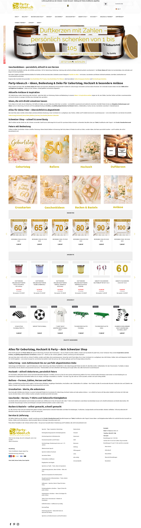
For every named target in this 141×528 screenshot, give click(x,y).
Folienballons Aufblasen (48, 459)
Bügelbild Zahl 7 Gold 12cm (39, 240)
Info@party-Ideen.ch (112, 430)
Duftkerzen (118, 166)
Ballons (32, 115)
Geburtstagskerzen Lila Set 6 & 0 (81, 281)
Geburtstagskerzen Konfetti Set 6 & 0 (60, 281)
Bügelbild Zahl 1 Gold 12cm (101, 240)
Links (74, 453)
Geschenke (43, 115)
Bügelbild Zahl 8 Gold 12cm (60, 240)
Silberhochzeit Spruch (47, 448)
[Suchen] (68, 6)
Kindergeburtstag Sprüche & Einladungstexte (54, 432)
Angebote (70, 254)
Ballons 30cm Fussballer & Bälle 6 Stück (19, 327)
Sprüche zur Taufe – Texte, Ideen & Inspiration (54, 466)
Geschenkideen (55, 207)
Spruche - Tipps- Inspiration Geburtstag (52, 429)
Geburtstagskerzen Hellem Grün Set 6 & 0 (39, 281)
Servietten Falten (46, 455)
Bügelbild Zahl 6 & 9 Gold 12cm (19, 240)
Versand (75, 432)
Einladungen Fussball (101, 326)
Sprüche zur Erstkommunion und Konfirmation (54, 515)
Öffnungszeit (76, 450)
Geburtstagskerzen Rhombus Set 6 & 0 (122, 281)
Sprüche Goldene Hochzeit (49, 451)
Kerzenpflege (45, 507)
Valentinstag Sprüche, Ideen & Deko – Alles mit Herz (54, 470)
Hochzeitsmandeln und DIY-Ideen (50, 439)
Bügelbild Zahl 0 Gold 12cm (81, 240)
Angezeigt (70, 300)
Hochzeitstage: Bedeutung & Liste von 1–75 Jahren (53, 444)
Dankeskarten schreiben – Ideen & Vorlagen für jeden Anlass (54, 494)
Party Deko (26, 115)
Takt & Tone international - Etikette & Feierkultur (52, 499)
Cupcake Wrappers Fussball (81, 327)
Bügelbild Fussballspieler (60, 327)
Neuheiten (70, 213)
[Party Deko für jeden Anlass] (23, 149)
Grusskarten (23, 207)
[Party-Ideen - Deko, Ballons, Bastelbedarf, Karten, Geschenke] (23, 6)
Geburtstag (12, 115)
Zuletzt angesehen (70, 340)
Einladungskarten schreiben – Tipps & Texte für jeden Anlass (54, 489)
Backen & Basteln (53, 115)
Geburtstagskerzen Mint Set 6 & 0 (101, 281)
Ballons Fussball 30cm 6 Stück (39, 327)
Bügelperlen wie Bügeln (48, 462)
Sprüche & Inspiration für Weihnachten (52, 474)
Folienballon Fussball (122, 326)
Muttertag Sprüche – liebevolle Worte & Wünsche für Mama (52, 511)
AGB (74, 439)
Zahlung (75, 446)
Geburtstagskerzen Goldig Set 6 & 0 (19, 281)
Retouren (75, 443)
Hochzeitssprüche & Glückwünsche (51, 436)
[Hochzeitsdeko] (118, 149)
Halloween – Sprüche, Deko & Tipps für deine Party (53, 484)
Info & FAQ (76, 457)
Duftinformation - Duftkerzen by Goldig (52, 503)
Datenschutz (76, 429)
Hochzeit (19, 115)
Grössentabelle (77, 460)
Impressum (76, 436)
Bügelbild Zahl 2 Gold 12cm (122, 240)
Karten (37, 115)
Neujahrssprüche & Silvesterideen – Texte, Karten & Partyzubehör (55, 478)
